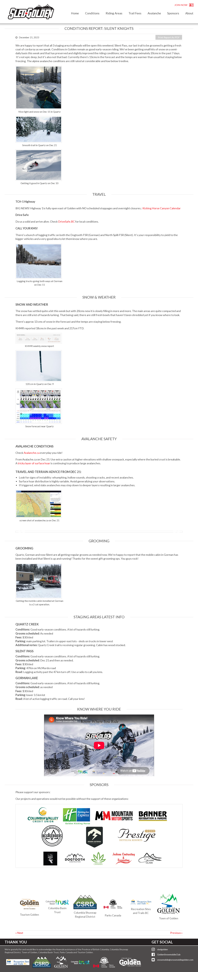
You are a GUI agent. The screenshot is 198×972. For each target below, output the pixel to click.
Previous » (176, 932)
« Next (19, 932)
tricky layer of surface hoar (34, 463)
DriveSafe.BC (66, 221)
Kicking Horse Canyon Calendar (161, 208)
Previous (22, 532)
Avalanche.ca (32, 452)
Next (176, 532)
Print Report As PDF (169, 37)
